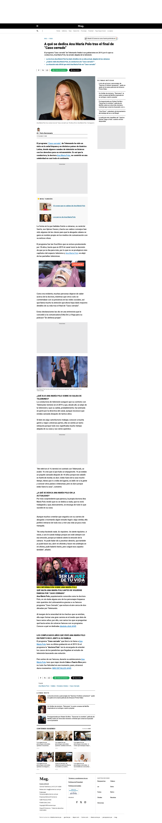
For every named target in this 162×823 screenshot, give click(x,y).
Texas (70, 30)
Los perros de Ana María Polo (64, 217)
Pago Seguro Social (100, 30)
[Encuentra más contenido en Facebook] (39, 70)
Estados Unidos (62, 686)
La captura (110, 30)
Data (112, 786)
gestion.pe (67, 817)
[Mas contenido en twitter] (81, 802)
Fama (99, 792)
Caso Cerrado (74, 686)
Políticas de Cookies (74, 786)
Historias (100, 803)
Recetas (113, 797)
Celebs (53, 686)
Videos (112, 781)
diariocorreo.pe (95, 817)
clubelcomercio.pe (56, 817)
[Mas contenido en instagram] (85, 802)
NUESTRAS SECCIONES (103, 778)
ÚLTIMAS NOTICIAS (105, 80)
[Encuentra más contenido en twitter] (43, 70)
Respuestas (101, 781)
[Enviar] (37, 31)
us (98, 786)
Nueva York (76, 30)
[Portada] (44, 782)
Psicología (83, 30)
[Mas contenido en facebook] (77, 802)
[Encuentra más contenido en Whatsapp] (47, 70)
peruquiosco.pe (107, 817)
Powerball (90, 30)
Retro (112, 792)
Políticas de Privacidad (75, 782)
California (64, 30)
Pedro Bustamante (46, 133)
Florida (58, 30)
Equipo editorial (44, 784)
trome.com (85, 817)
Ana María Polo (72, 253)
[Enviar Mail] (38, 133)
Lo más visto (43, 693)
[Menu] (38, 26)
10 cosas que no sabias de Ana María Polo (69, 206)
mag (115, 817)
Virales (99, 797)
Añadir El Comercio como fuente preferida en (101, 38)
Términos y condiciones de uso (78, 778)
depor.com (76, 817)
